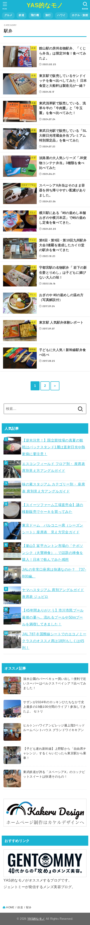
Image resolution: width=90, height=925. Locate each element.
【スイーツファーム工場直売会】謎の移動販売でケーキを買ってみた (52, 508)
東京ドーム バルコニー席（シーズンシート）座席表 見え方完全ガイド (52, 528)
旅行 (48, 15)
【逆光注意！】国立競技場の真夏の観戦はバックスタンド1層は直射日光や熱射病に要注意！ (53, 447)
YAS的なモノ (45, 5)
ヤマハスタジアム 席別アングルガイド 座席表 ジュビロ (53, 593)
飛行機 (35, 15)
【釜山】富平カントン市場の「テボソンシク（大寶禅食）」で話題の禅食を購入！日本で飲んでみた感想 (52, 552)
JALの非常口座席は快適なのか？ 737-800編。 (54, 572)
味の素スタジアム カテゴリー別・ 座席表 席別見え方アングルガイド (53, 487)
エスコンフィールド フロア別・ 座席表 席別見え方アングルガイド (53, 467)
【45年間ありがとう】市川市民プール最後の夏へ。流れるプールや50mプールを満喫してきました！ (52, 617)
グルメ (8, 15)
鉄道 (21, 15)
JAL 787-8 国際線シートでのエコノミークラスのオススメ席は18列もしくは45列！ (54, 641)
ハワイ (61, 15)
